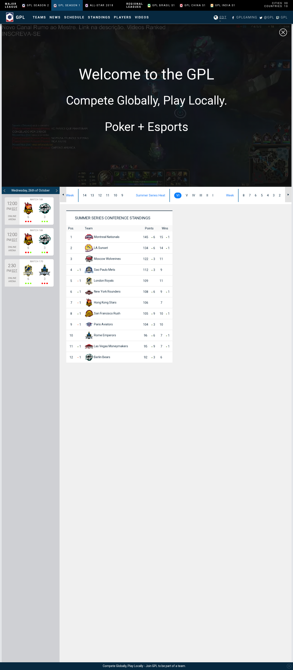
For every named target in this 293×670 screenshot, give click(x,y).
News (55, 17)
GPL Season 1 (69, 5)
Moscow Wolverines (107, 258)
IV (193, 195)
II (207, 195)
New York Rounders (107, 291)
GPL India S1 (225, 5)
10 (115, 195)
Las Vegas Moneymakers (110, 346)
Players (122, 17)
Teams (39, 17)
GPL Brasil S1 (163, 5)
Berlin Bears (101, 357)
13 (92, 195)
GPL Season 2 (38, 5)
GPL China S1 (195, 5)
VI (177, 195)
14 (84, 195)
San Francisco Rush (106, 313)
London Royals (103, 280)
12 (100, 195)
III (200, 195)
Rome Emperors (104, 335)
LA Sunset (100, 248)
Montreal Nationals (106, 237)
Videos (142, 17)
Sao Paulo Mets (104, 269)
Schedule (74, 17)
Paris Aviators (103, 324)
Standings (99, 17)
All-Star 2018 (101, 5)
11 (107, 195)
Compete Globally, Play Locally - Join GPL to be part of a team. (144, 666)
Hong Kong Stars (104, 302)
